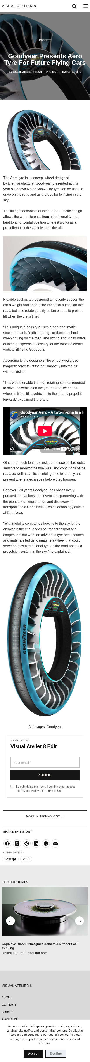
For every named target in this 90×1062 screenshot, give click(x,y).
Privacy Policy (30, 790)
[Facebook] (7, 843)
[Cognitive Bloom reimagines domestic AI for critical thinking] (45, 911)
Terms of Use (53, 790)
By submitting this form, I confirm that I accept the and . (45, 788)
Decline (56, 1053)
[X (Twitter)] (17, 843)
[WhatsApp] (46, 843)
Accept (33, 1053)
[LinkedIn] (36, 843)
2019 (26, 859)
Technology (37, 953)
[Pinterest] (27, 843)
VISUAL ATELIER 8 (19, 6)
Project (52, 72)
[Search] (74, 6)
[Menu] (85, 6)
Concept (45, 40)
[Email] (55, 843)
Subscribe (44, 774)
